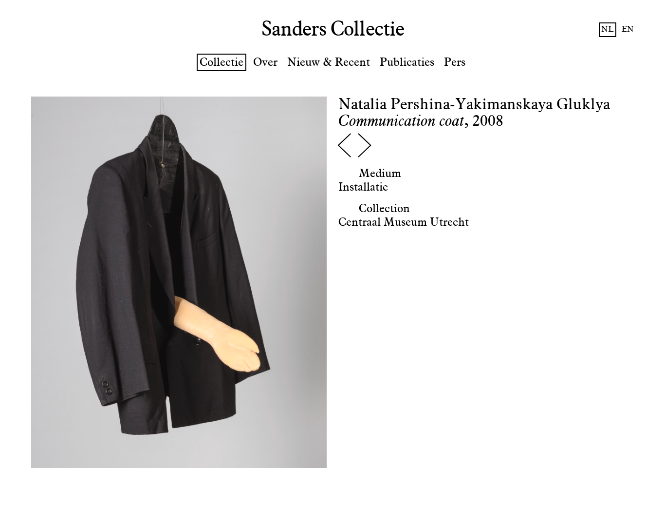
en (628, 29)
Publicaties (407, 62)
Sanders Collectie (333, 30)
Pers (454, 62)
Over (265, 62)
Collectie (221, 62)
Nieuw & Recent (328, 62)
